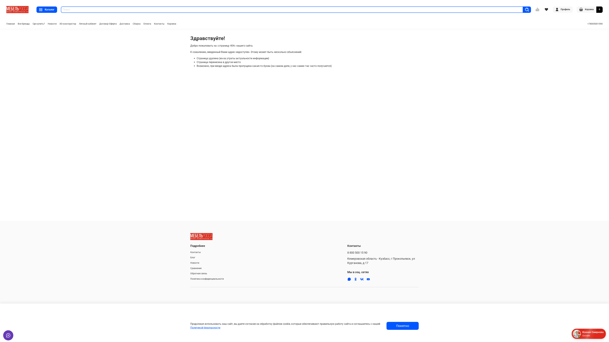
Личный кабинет (87, 23)
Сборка (137, 23)
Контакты (159, 23)
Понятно (402, 326)
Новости (52, 23)
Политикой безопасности (205, 327)
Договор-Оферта (108, 23)
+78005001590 (595, 23)
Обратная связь (198, 273)
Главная (10, 23)
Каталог (49, 9)
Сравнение (196, 268)
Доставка (125, 23)
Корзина (171, 23)
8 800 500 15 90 (357, 252)
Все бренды (24, 23)
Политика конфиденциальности (207, 279)
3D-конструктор (67, 23)
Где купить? (39, 23)
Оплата (147, 23)
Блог (192, 257)
